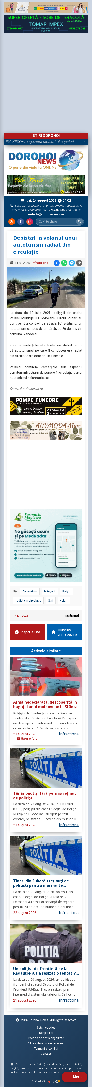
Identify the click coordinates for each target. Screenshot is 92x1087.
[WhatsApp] (64, 263)
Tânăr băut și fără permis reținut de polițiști (44, 795)
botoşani (49, 591)
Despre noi (46, 1033)
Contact (46, 1053)
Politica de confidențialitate (46, 1038)
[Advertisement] (46, 82)
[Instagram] (29, 221)
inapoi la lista (30, 632)
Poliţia (66, 591)
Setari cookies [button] (46, 1027)
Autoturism (29, 591)
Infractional (40, 263)
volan (63, 600)
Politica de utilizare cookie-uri (46, 1043)
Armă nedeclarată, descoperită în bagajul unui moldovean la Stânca (45, 704)
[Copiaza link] (79, 263)
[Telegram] (72, 263)
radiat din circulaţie (28, 600)
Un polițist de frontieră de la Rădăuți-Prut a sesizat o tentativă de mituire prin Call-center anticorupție (45, 971)
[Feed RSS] (11, 221)
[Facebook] (20, 221)
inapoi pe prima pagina (67, 632)
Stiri (50, 600)
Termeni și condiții (46, 1048)
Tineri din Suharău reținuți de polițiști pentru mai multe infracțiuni (41, 883)
